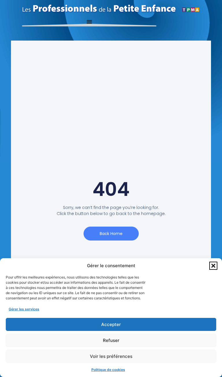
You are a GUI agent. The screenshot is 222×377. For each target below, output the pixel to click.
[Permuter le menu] (89, 22)
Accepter (111, 324)
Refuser (111, 340)
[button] (213, 266)
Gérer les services (24, 309)
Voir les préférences (111, 356)
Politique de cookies (108, 369)
